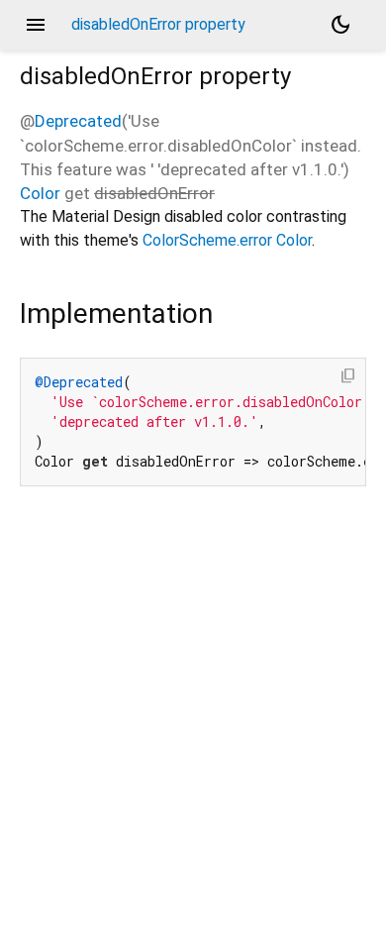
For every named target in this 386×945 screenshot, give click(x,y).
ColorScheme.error (207, 240)
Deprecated (78, 121)
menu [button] (36, 25)
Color (40, 193)
